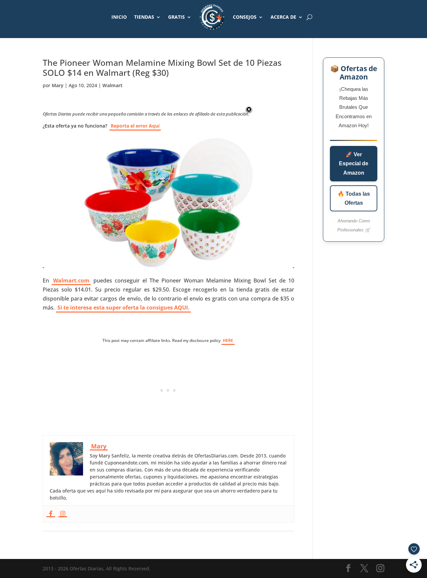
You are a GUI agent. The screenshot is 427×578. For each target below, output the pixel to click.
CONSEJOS (245, 17)
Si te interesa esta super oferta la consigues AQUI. (123, 307)
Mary (57, 85)
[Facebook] (50, 514)
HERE (228, 340)
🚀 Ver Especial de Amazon (353, 163)
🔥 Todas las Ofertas (354, 198)
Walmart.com (71, 280)
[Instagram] (62, 514)
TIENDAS (144, 17)
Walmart (112, 85)
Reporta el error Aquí (135, 126)
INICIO (119, 17)
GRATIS (176, 17)
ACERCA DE (283, 17)
